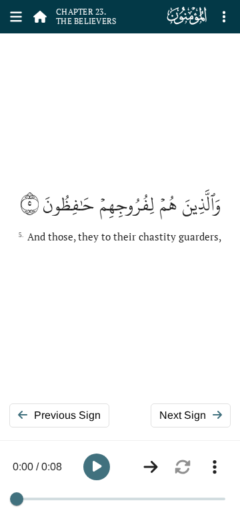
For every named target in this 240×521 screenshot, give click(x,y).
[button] (96, 467)
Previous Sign (67, 415)
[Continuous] (151, 467)
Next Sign (182, 415)
